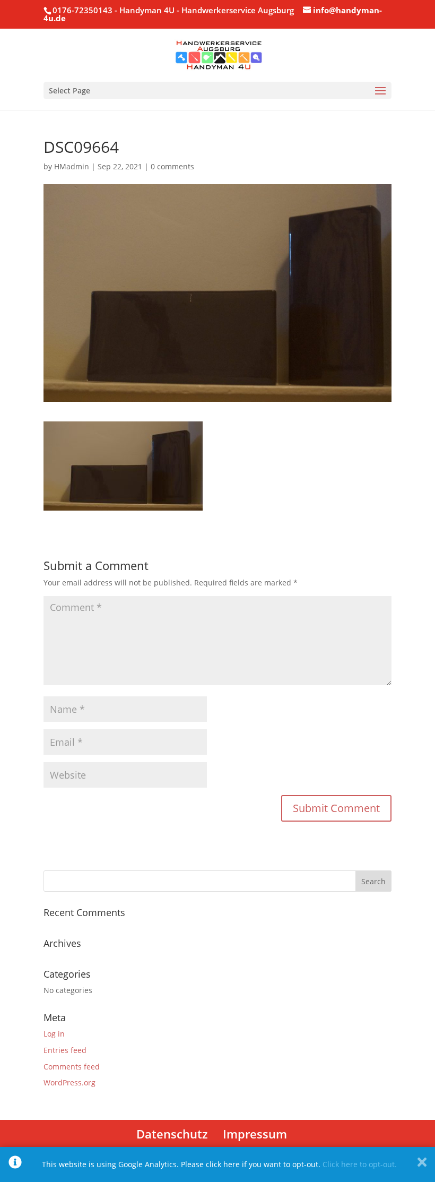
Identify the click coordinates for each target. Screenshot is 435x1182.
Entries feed (65, 1050)
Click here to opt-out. (360, 1164)
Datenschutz (172, 1134)
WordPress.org (69, 1082)
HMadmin (71, 166)
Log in (54, 1034)
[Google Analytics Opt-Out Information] (15, 1164)
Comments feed (72, 1067)
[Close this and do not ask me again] (422, 1164)
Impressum (255, 1134)
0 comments (172, 166)
